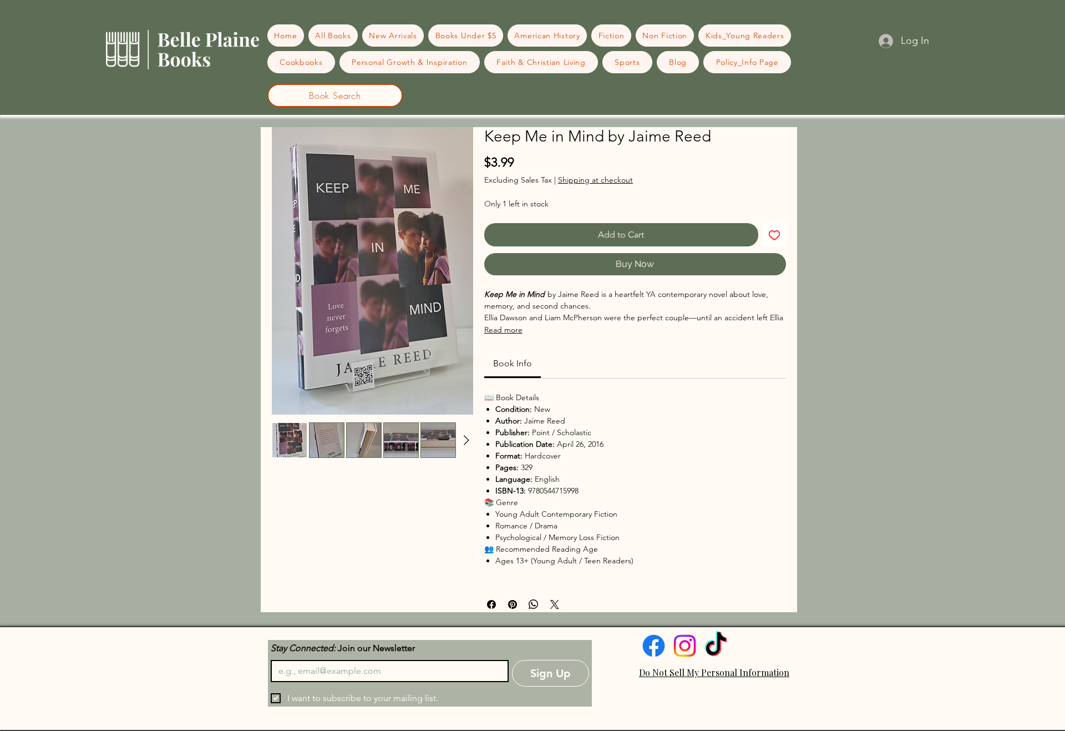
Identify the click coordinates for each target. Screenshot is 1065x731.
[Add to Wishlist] (774, 234)
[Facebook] (653, 646)
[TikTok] (716, 646)
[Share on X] (554, 604)
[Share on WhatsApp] (533, 604)
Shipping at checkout (595, 180)
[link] (512, 363)
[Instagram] (684, 646)
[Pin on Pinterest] (512, 604)
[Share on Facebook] (491, 604)
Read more (503, 330)
